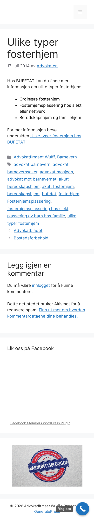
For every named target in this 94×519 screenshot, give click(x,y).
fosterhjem (69, 193)
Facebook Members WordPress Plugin (40, 423)
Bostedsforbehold (31, 238)
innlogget (41, 285)
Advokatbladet (28, 230)
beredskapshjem (23, 193)
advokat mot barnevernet (31, 179)
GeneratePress (47, 511)
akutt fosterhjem (58, 186)
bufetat (49, 193)
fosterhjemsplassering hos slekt (37, 208)
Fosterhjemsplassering (29, 201)
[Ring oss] (82, 508)
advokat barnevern (32, 164)
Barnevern (67, 157)
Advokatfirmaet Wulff (34, 157)
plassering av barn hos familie (36, 215)
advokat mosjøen (56, 171)
